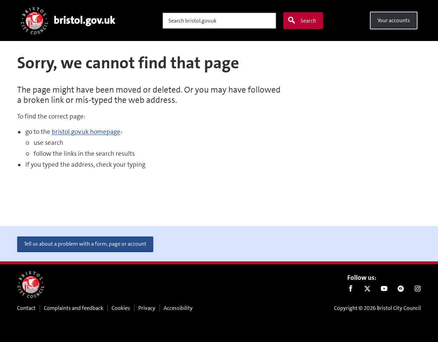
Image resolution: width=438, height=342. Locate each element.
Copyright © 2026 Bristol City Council (377, 308)
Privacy (146, 308)
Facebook (350, 290)
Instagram (417, 290)
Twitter (367, 290)
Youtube (384, 290)
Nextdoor (401, 290)
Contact (26, 308)
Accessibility (178, 308)
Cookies (121, 308)
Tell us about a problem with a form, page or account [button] (85, 243)
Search (308, 20)
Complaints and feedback (73, 308)
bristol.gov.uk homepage (86, 131)
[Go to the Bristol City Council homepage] (30, 284)
